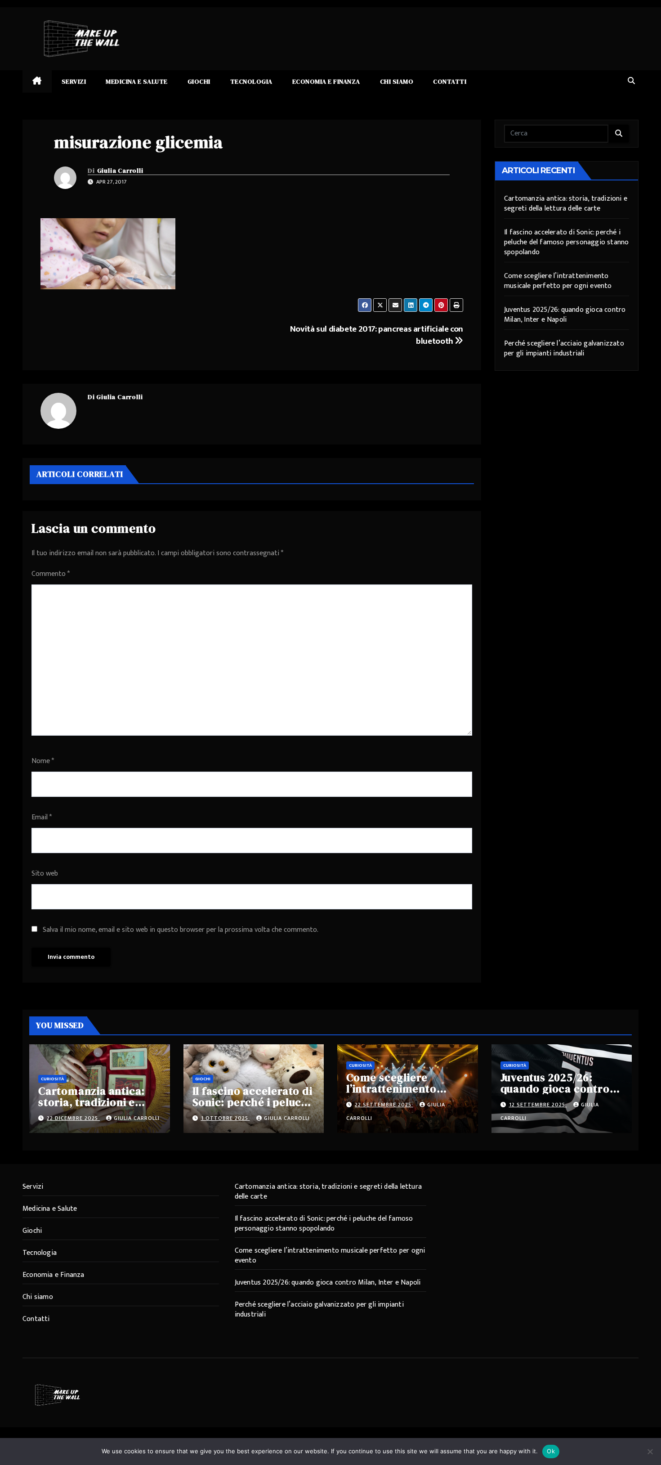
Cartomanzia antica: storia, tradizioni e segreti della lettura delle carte (565, 204)
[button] (631, 81)
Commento (50, 574)
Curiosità (52, 1079)
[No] (649, 1451)
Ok (551, 1451)
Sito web (44, 873)
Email (41, 817)
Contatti (449, 81)
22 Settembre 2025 (384, 1104)
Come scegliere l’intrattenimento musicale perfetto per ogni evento (558, 281)
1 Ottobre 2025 (225, 1118)
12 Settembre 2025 (538, 1104)
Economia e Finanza (326, 81)
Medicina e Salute (137, 81)
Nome (42, 761)
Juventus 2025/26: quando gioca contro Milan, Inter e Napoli (564, 315)
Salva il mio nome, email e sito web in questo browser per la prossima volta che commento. (180, 930)
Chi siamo (397, 81)
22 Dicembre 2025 (73, 1118)
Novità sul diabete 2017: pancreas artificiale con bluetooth (376, 335)
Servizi (74, 81)
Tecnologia (251, 81)
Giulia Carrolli (120, 170)
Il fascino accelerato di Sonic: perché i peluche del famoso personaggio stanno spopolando (566, 242)
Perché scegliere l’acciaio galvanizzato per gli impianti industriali (564, 348)
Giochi (199, 81)
